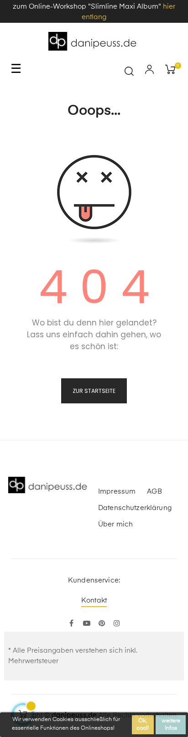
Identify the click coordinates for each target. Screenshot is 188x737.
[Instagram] (116, 624)
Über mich (115, 524)
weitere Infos (171, 724)
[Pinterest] (101, 624)
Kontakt (94, 600)
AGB (154, 491)
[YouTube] (86, 624)
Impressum (117, 491)
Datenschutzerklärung (135, 508)
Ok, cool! (142, 724)
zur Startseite (94, 391)
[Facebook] (71, 624)
